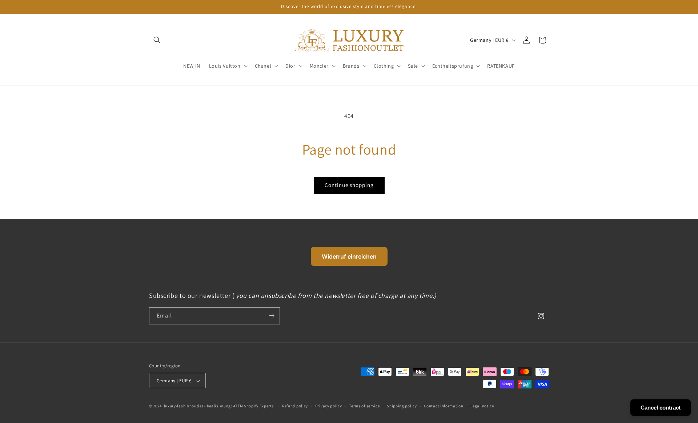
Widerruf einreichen (349, 256)
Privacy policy (328, 405)
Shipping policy (402, 405)
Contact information (443, 405)
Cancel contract (661, 407)
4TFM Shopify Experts (253, 406)
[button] (227, 65)
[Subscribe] (272, 315)
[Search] (157, 40)
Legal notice (482, 405)
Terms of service (364, 405)
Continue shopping (349, 184)
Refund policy (295, 405)
